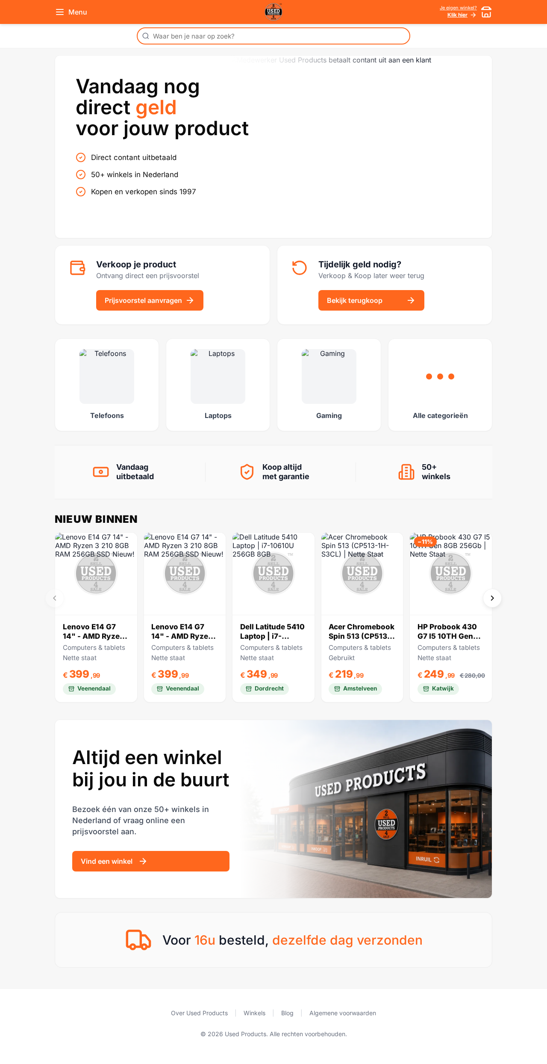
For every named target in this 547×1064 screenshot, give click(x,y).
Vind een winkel (106, 861)
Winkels (254, 1013)
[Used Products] (273, 12)
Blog (287, 1013)
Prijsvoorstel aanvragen (143, 300)
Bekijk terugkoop (354, 300)
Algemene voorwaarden (342, 1013)
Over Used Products (199, 1013)
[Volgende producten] (492, 598)
